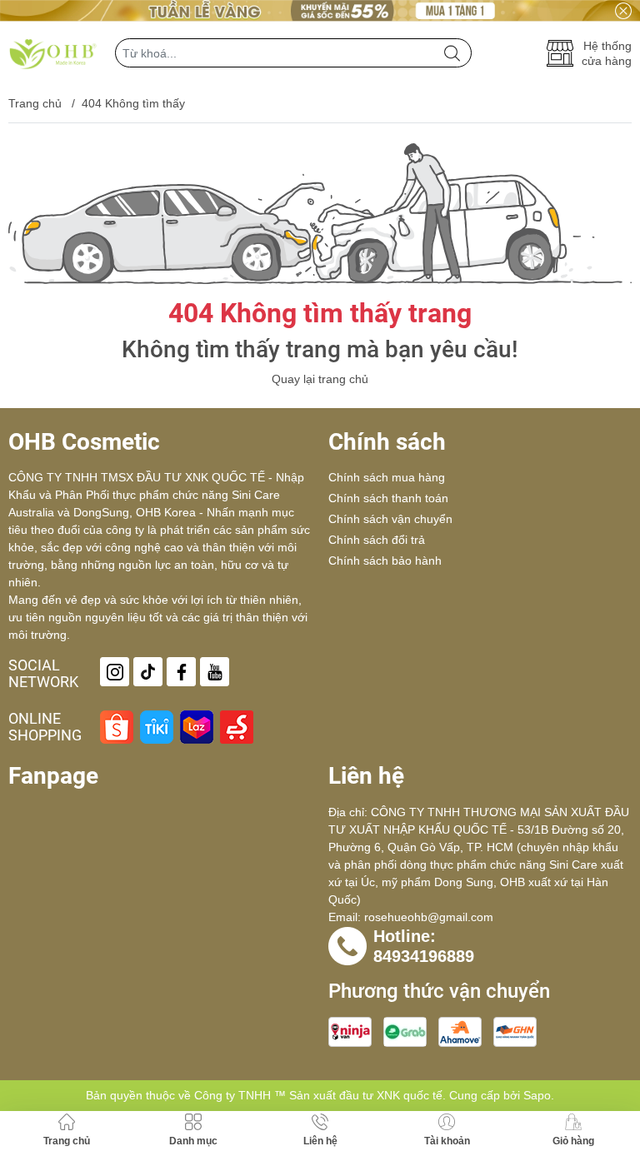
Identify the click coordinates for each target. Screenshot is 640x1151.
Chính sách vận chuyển (390, 519)
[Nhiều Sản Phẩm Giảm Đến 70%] (320, 11)
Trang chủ (35, 103)
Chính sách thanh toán (388, 498)
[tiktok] (147, 671)
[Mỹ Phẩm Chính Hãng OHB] (53, 53)
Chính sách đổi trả (376, 539)
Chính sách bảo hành (385, 560)
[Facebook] (181, 671)
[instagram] (114, 671)
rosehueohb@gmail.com (428, 917)
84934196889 (423, 956)
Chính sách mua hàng (386, 477)
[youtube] (214, 671)
